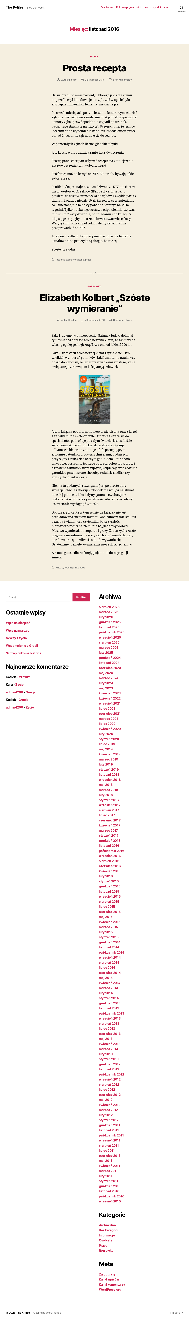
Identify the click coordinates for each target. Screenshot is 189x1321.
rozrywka (80, 567)
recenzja (69, 567)
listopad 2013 (109, 1008)
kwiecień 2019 (109, 754)
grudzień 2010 (109, 1186)
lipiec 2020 (107, 724)
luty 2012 (106, 1115)
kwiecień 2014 (109, 983)
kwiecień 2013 (109, 1044)
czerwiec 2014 (110, 973)
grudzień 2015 (109, 886)
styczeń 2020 (109, 739)
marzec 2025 (108, 647)
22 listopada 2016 (95, 79)
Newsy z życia (16, 638)
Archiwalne (107, 1225)
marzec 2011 (108, 1171)
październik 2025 (111, 632)
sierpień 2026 (109, 607)
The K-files (14, 7)
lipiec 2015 (107, 907)
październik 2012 (111, 1074)
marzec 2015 (108, 927)
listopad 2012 (109, 1069)
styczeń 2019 (109, 769)
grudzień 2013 (109, 1003)
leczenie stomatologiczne (70, 259)
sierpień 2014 (109, 962)
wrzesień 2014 (110, 957)
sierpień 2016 (109, 861)
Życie (19, 684)
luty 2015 (106, 932)
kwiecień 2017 (109, 825)
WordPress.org (110, 1289)
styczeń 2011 (108, 1181)
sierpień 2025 (109, 642)
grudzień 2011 (109, 1125)
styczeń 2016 (109, 881)
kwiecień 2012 (109, 1105)
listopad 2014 (109, 947)
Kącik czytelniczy (155, 7)
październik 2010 (111, 1196)
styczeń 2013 (109, 1059)
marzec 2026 (108, 612)
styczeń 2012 (109, 1120)
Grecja (30, 692)
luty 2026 (106, 617)
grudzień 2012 (109, 1064)
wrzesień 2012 (110, 1079)
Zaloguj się (107, 1274)
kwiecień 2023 (110, 693)
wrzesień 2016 (110, 856)
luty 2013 (106, 1054)
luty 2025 (106, 652)
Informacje (107, 1235)
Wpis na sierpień (18, 623)
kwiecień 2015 (109, 922)
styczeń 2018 (109, 800)
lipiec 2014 (107, 967)
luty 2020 (106, 734)
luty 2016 (106, 876)
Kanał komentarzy (112, 1284)
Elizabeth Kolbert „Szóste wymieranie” (94, 303)
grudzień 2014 (109, 942)
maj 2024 (106, 673)
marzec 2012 (108, 1110)
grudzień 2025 (110, 622)
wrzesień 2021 (110, 703)
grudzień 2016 (109, 841)
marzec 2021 (108, 719)
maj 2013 (106, 1039)
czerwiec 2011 (109, 1156)
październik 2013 (111, 1013)
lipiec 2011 (107, 1150)
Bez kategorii (109, 1230)
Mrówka (24, 677)
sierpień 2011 (109, 1145)
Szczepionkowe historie (23, 653)
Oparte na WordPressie (47, 1312)
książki (59, 567)
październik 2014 (111, 952)
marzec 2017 (108, 830)
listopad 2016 (109, 846)
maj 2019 (106, 749)
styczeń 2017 (109, 835)
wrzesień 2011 (109, 1140)
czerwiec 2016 (110, 866)
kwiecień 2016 (109, 871)
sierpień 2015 (109, 901)
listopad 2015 (109, 891)
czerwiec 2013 (110, 1034)
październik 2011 (111, 1135)
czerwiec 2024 (110, 668)
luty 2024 (106, 683)
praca (88, 259)
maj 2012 (106, 1100)
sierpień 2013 (109, 1023)
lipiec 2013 (107, 1028)
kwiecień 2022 (110, 698)
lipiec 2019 (107, 744)
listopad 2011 (109, 1130)
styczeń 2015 (109, 937)
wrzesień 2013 (110, 1018)
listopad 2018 (109, 774)
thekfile (72, 79)
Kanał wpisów (109, 1279)
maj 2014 (106, 978)
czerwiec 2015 (110, 912)
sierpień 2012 (109, 1084)
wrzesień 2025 (110, 637)
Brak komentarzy (122, 79)
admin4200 (14, 692)
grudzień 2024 (110, 658)
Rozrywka (94, 286)
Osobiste (105, 1240)
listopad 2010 (109, 1191)
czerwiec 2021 (110, 713)
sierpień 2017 (109, 810)
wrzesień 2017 (110, 805)
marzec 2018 (108, 790)
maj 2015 (106, 917)
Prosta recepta (94, 68)
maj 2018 (106, 785)
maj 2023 (106, 688)
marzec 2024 (108, 678)
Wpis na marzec (17, 630)
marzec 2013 (108, 1049)
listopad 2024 (109, 663)
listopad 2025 (109, 627)
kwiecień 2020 (110, 729)
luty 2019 (106, 764)
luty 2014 (106, 993)
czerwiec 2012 (110, 1095)
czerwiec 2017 (110, 820)
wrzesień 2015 (110, 896)
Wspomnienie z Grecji (22, 646)
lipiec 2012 (107, 1089)
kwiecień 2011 (109, 1166)
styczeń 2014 (109, 998)
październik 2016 (111, 851)
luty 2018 (106, 795)
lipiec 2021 (107, 708)
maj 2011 (105, 1161)
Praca (94, 56)
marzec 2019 (108, 759)
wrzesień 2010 (110, 1201)
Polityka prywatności (128, 7)
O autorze (107, 7)
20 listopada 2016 (95, 320)
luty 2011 (105, 1176)
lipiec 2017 (107, 815)
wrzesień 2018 (110, 780)
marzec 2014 (108, 988)
